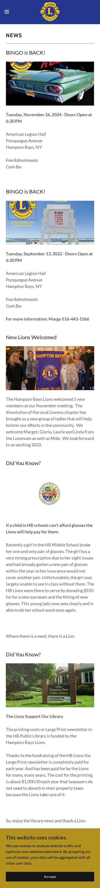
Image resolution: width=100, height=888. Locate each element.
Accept (50, 876)
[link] (50, 11)
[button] (9, 11)
